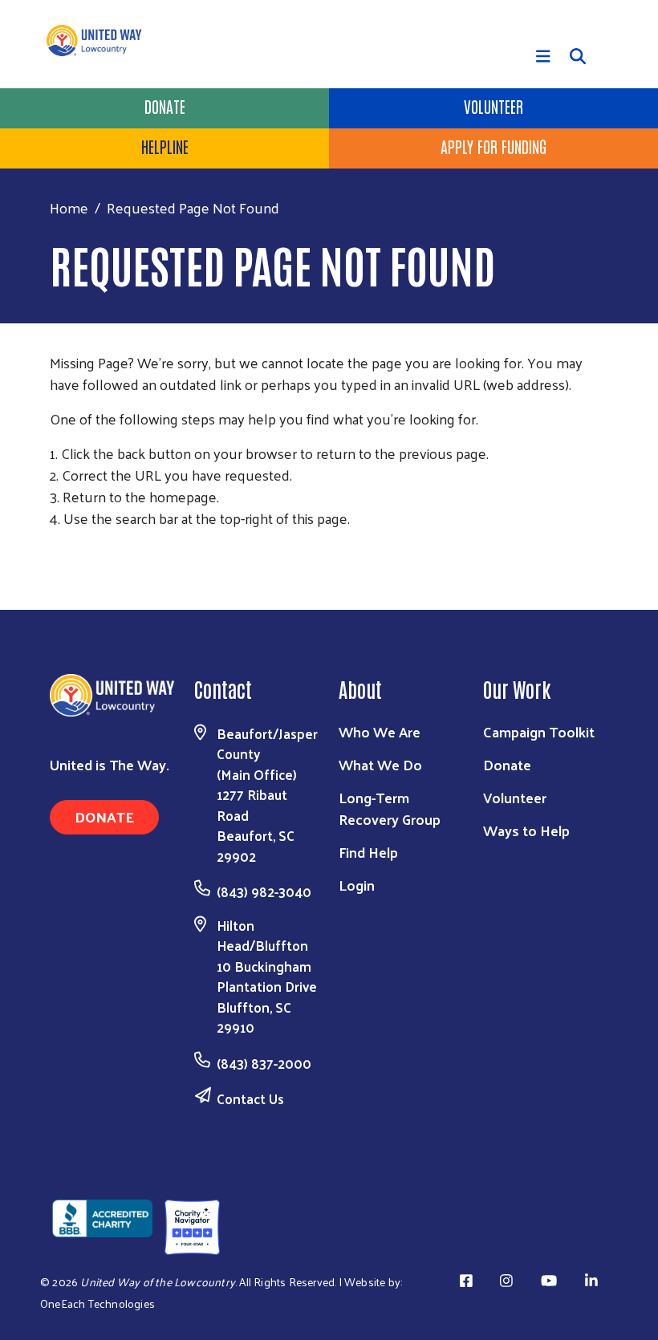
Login (357, 884)
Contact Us (250, 1098)
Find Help (368, 851)
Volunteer (493, 105)
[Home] (100, 40)
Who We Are (379, 731)
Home (69, 207)
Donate (164, 105)
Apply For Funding (493, 146)
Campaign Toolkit (539, 731)
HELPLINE (165, 146)
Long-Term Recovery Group (390, 808)
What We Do (380, 764)
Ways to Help (526, 830)
